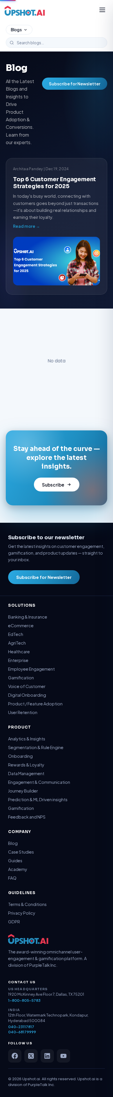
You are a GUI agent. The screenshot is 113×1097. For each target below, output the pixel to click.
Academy (17, 869)
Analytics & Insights (26, 738)
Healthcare (19, 651)
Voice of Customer (26, 686)
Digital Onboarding (27, 695)
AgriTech (17, 642)
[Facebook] (14, 1056)
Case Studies (21, 851)
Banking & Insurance (27, 616)
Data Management (26, 773)
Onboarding (20, 756)
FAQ (12, 877)
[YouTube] (63, 1056)
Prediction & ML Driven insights (38, 799)
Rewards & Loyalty (26, 764)
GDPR (14, 921)
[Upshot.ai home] (25, 11)
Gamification (21, 677)
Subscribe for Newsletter (74, 83)
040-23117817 (21, 1026)
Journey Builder (23, 790)
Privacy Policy (21, 913)
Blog (13, 843)
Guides (15, 860)
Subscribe (53, 484)
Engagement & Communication (39, 782)
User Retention (22, 712)
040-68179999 (22, 1032)
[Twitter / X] (31, 1056)
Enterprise (18, 660)
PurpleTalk (38, 1084)
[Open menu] (102, 11)
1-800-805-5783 (24, 1000)
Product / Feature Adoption (35, 703)
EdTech (15, 634)
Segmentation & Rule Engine (35, 747)
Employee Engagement (31, 669)
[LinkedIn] (47, 1056)
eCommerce (21, 625)
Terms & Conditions (27, 904)
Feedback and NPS (26, 816)
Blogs (16, 29)
